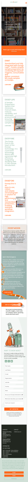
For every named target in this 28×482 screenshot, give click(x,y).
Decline (14, 475)
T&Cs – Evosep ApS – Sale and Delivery (10, 450)
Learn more (7, 292)
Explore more (10, 34)
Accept (14, 472)
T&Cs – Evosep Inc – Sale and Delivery (10, 451)
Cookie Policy (5, 456)
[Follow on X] (9, 361)
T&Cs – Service (6, 453)
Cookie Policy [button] (12, 466)
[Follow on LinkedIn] (6, 361)
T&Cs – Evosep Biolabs (7, 454)
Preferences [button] (21, 468)
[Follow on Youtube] (12, 361)
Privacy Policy (5, 455)
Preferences (14, 478)
